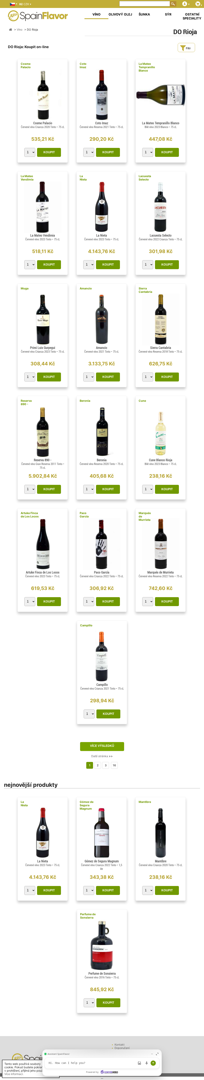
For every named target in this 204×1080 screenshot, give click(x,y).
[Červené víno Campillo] (102, 681)
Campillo (86, 625)
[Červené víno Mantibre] (160, 857)
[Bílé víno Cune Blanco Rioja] (160, 456)
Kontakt (120, 1044)
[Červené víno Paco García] (101, 569)
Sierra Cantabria (145, 290)
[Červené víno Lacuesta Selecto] (160, 232)
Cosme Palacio (26, 65)
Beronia (85, 400)
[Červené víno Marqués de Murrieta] (160, 569)
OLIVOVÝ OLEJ (120, 14)
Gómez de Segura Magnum (86, 805)
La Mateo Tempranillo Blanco (147, 67)
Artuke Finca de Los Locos (30, 514)
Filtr (188, 48)
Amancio (86, 288)
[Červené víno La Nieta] (101, 232)
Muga (24, 288)
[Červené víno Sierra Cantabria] (160, 344)
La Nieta (83, 177)
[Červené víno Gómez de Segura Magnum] (101, 857)
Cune (142, 400)
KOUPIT (49, 152)
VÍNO (96, 14)
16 (114, 765)
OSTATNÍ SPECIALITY (192, 16)
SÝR (168, 14)
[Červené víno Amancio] (101, 344)
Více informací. (14, 1074)
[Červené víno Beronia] (101, 456)
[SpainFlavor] (10, 29)
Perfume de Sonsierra (88, 915)
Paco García (84, 514)
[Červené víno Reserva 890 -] (42, 456)
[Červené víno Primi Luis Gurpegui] (42, 344)
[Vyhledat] (173, 3)
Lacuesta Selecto (145, 177)
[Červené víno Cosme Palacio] (42, 119)
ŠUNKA (144, 14)
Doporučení (122, 1048)
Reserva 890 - (26, 402)
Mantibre (145, 801)
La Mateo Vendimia (27, 177)
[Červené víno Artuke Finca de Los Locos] (42, 569)
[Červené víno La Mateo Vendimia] (42, 232)
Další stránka (102, 756)
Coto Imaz (83, 65)
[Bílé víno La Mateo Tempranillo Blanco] (160, 119)
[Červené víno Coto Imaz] (101, 119)
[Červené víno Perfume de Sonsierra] (102, 970)
